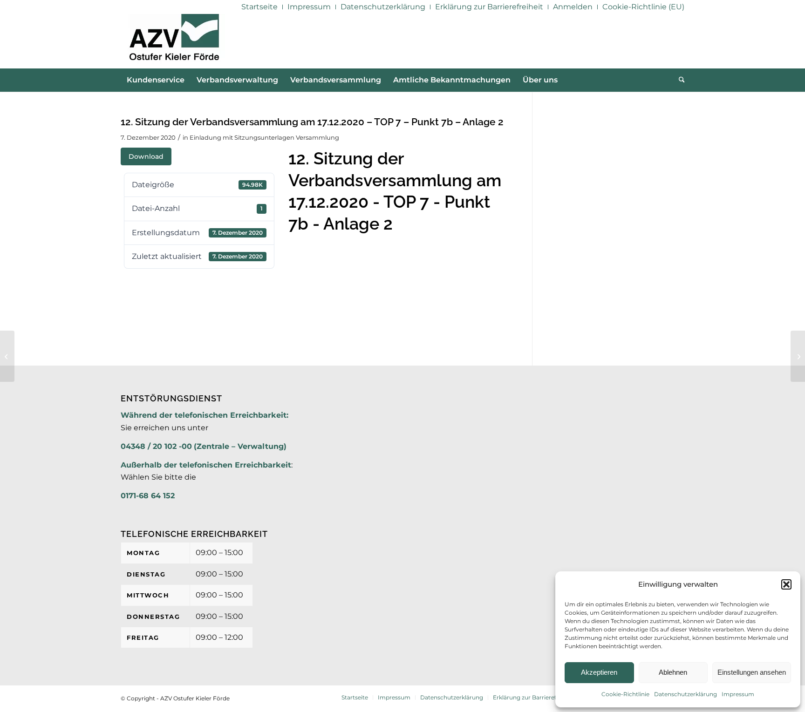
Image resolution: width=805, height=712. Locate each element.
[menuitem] (260, 7)
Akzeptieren (599, 672)
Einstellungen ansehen (751, 672)
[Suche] (679, 80)
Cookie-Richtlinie (625, 694)
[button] (786, 584)
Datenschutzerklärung (685, 694)
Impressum (738, 694)
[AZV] (174, 41)
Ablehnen (673, 672)
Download (146, 156)
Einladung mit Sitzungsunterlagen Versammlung (264, 137)
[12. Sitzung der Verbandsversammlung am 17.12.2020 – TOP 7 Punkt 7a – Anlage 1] (7, 356)
